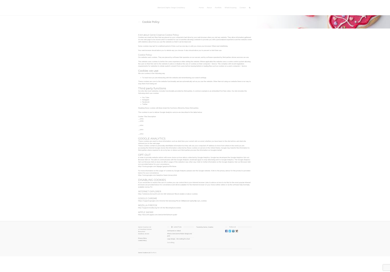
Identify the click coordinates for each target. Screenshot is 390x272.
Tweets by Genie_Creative (204, 227)
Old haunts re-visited (174, 230)
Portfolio (218, 8)
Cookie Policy (142, 240)
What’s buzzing (230, 8)
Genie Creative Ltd (144, 252)
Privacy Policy (142, 238)
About (209, 8)
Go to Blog (170, 242)
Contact (243, 8)
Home (201, 8)
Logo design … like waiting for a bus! (178, 239)
